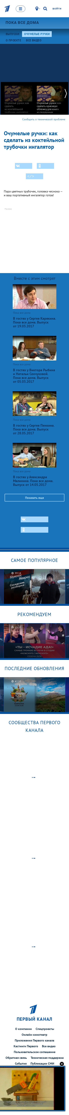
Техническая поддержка (47, 1058)
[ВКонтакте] (23, 166)
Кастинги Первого (26, 1046)
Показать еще (34, 498)
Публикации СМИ (42, 1063)
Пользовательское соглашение (34, 1052)
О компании (23, 1029)
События (21, 1063)
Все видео (49, 1046)
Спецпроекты (45, 1029)
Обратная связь (16, 1058)
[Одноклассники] (45, 166)
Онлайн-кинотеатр (34, 1034)
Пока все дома (22, 22)
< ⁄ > (30, 176)
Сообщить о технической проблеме (43, 119)
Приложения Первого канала (34, 1040)
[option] (18, 98)
